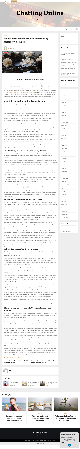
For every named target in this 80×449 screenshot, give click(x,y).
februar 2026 (64, 112)
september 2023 (65, 184)
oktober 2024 (64, 155)
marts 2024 (64, 165)
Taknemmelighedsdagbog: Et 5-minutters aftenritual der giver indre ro (51, 383)
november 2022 (65, 217)
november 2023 (65, 178)
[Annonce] (22, 62)
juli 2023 (63, 191)
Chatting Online (40, 13)
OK (69, 445)
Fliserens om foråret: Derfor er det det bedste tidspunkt (33, 383)
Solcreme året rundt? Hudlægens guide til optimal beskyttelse (14, 383)
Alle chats (60, 29)
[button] (2, 29)
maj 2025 (63, 135)
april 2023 (63, 201)
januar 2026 (64, 115)
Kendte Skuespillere (27, 29)
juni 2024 (63, 158)
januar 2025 (64, 148)
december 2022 (65, 214)
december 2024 (65, 151)
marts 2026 (64, 109)
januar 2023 (64, 211)
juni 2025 (63, 132)
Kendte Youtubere (50, 29)
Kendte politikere (15, 29)
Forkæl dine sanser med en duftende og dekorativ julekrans (26, 40)
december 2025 (65, 118)
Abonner (69, 29)
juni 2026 (63, 99)
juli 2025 (63, 128)
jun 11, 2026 (49, 385)
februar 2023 (64, 207)
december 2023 (65, 174)
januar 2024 (64, 171)
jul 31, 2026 (13, 385)
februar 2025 (64, 145)
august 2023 (64, 188)
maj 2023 (63, 198)
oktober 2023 (64, 181)
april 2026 (63, 105)
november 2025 (65, 122)
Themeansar (51, 440)
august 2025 (64, 125)
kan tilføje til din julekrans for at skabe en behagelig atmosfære (19, 92)
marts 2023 (64, 204)
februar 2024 (64, 168)
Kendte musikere (39, 29)
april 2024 (63, 161)
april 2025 (63, 138)
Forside (7, 29)
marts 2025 (64, 142)
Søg (62, 36)
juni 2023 (63, 194)
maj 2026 (63, 102)
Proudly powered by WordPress (32, 440)
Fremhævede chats (65, 231)
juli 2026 (63, 95)
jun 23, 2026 (32, 385)
